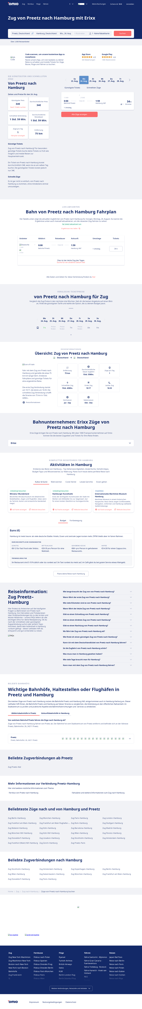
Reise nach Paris (116, 964)
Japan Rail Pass (115, 957)
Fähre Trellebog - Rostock (95, 967)
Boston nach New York (18, 964)
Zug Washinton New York (20, 960)
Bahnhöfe (13, 971)
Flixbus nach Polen (42, 957)
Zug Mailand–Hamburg (17, 828)
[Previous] (37, 319)
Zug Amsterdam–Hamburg (114, 838)
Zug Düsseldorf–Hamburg (19, 838)
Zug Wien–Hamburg (79, 833)
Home (10, 891)
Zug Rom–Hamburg (79, 823)
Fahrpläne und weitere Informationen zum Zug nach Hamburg (98, 793)
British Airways (65, 964)
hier (94, 277)
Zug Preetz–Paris (78, 843)
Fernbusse (38, 953)
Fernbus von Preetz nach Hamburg (23, 793)
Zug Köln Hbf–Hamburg (49, 833)
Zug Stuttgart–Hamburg (113, 823)
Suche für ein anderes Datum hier (71, 262)
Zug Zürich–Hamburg (48, 843)
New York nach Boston (18, 968)
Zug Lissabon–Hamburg (49, 838)
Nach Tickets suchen (18, 107)
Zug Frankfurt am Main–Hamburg (22, 823)
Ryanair (62, 957)
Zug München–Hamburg (49, 818)
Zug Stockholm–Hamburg (82, 838)
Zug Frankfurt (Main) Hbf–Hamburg (23, 843)
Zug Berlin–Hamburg (17, 818)
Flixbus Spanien (40, 960)
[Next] (129, 80)
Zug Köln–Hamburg (47, 828)
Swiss (61, 968)
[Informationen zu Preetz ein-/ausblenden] (130, 738)
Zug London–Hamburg (112, 818)
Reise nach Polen (116, 968)
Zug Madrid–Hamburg (112, 828)
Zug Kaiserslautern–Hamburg (51, 874)
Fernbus (31, 4)
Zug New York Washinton (20, 957)
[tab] (72, 87)
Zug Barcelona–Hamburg (81, 828)
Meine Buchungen (99, 4)
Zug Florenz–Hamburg (112, 833)
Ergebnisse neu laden (69, 228)
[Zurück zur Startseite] (15, 4)
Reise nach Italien (117, 971)
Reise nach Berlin (116, 960)
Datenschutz (71, 1002)
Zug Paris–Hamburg (79, 818)
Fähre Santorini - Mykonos (95, 957)
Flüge (38, 4)
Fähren (45, 4)
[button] (66, 33)
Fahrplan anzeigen (18, 136)
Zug (23, 4)
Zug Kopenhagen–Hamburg (82, 869)
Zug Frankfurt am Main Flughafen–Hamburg (58, 823)
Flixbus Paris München (43, 971)
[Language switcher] (83, 4)
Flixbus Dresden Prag (43, 964)
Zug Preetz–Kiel (14, 767)
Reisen (112, 953)
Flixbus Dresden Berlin (43, 968)
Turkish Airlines (65, 960)
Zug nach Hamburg (30, 891)
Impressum (34, 1002)
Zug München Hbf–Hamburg (20, 833)
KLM (61, 971)
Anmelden (130, 4)
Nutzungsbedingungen (52, 1002)
